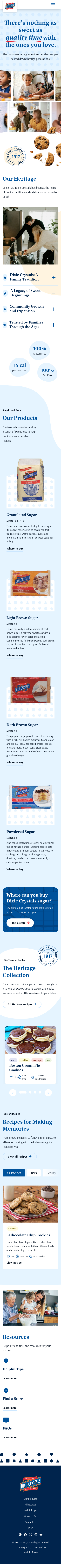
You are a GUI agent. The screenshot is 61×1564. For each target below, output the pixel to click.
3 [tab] (30, 1092)
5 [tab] (40, 1092)
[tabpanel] (30, 1055)
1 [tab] (20, 1092)
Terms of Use (40, 1547)
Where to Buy (15, 548)
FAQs (30, 1527)
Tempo (35, 1552)
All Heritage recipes (20, 1004)
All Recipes (14, 1173)
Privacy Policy (25, 1547)
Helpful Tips (30, 1510)
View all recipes (17, 1156)
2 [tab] (25, 1092)
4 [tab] (35, 1092)
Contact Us (30, 1522)
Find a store (18, 923)
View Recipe (14, 1262)
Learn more (10, 1378)
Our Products (30, 1498)
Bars (34, 1173)
